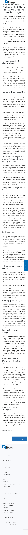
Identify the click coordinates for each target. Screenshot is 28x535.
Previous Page (16, 438)
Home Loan (6, 476)
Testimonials (6, 467)
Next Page (23, 438)
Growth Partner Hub (9, 503)
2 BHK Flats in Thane (9, 515)
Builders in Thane (8, 512)
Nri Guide (5, 481)
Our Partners (7, 460)
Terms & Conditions (9, 505)
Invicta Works (20, 533)
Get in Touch (25, 266)
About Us (5, 458)
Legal (4, 479)
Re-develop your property (10, 493)
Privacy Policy (7, 500)
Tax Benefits (6, 486)
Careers (5, 498)
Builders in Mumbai (8, 510)
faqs (4, 489)
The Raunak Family (8, 496)
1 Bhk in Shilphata (8, 517)
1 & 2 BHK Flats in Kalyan (10, 524)
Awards (5, 472)
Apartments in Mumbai (9, 522)
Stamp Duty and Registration (11, 484)
